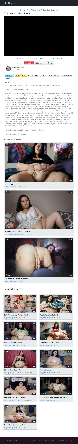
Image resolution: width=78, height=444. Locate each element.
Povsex (44, 75)
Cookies (65, 440)
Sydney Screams (10, 234)
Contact (71, 440)
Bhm (8, 78)
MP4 (24, 75)
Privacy (47, 440)
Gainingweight (67, 75)
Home (22, 10)
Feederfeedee (54, 75)
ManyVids (31, 10)
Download (29, 63)
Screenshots (41, 63)
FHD (18, 75)
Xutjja (6, 187)
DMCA (35, 440)
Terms (41, 440)
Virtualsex (35, 75)
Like (52, 63)
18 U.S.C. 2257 (56, 440)
